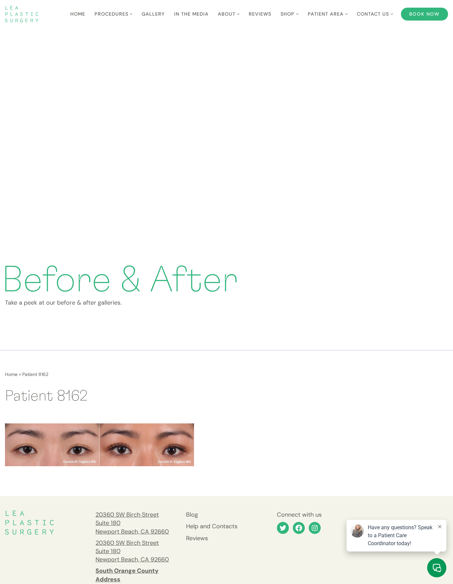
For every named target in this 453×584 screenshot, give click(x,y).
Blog (192, 515)
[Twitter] (283, 528)
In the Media (191, 14)
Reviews (260, 14)
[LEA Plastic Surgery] (21, 14)
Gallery (153, 14)
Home (77, 14)
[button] (131, 14)
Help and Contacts (211, 526)
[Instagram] (315, 528)
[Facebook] (299, 528)
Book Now (424, 14)
